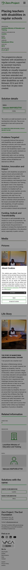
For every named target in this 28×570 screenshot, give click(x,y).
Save (14, 298)
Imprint (9, 289)
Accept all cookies (14, 301)
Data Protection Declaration (11, 287)
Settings (12, 292)
